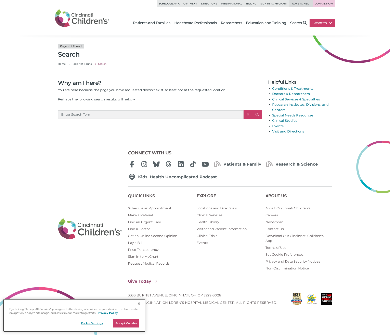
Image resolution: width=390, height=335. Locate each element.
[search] (257, 114)
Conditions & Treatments (292, 88)
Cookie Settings (92, 323)
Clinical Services (209, 215)
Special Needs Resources (292, 115)
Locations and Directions (217, 208)
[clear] (248, 114)
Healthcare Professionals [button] (195, 23)
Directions (209, 3)
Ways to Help (301, 3)
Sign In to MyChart (143, 257)
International (231, 3)
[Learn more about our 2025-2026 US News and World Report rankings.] (296, 300)
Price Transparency (143, 250)
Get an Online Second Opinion (152, 236)
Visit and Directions (288, 131)
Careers (271, 215)
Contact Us (274, 229)
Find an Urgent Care (144, 222)
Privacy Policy (108, 313)
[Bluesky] (156, 164)
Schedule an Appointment (178, 3)
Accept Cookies (126, 323)
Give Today (139, 281)
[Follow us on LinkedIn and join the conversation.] (181, 164)
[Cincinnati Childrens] (90, 229)
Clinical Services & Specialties (296, 99)
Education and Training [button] (266, 23)
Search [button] (296, 23)
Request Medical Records (149, 263)
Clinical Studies (284, 121)
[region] (74, 315)
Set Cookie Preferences (284, 254)
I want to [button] (320, 23)
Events (278, 126)
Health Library (208, 222)
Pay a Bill (135, 243)
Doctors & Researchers (291, 94)
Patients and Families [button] (151, 23)
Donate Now (324, 3)
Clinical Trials (207, 236)
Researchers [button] (231, 23)
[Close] (138, 303)
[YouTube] (205, 164)
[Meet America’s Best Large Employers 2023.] (326, 300)
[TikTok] (193, 164)
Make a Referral (140, 215)
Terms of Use (275, 248)
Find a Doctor (139, 229)
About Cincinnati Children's (287, 208)
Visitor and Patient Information (222, 229)
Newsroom (274, 222)
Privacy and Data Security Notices (292, 261)
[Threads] (169, 164)
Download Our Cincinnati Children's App (294, 238)
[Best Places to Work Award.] (311, 300)
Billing (251, 3)
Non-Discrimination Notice (287, 268)
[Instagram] (144, 164)
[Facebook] (132, 164)
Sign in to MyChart (273, 3)
